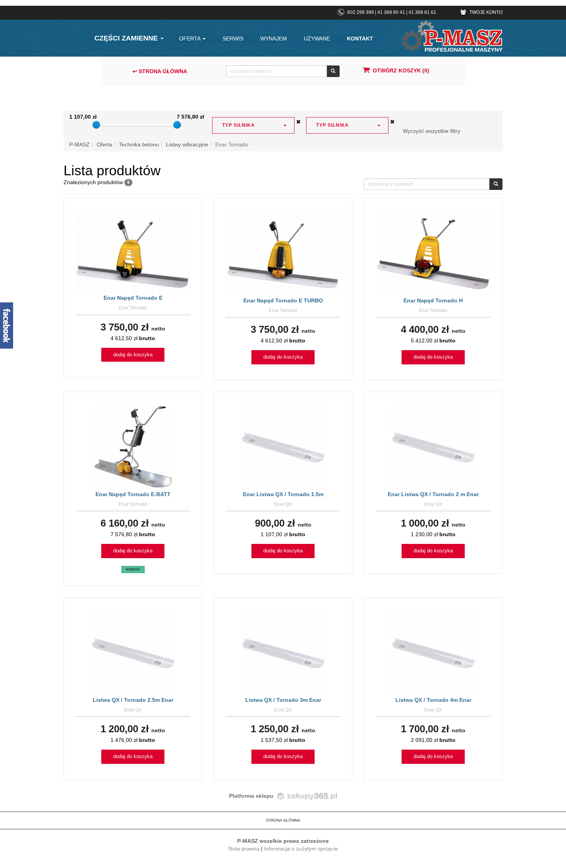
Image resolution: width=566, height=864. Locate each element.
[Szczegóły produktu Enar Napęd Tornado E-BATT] (133, 446)
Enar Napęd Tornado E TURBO (283, 300)
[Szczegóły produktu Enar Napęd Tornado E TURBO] (283, 253)
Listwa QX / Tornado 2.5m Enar (133, 700)
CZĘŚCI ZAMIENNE (127, 38)
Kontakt (360, 38)
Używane (317, 38)
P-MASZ (79, 144)
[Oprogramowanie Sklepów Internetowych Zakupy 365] (306, 796)
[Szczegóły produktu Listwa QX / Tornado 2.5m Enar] (133, 652)
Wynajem (273, 38)
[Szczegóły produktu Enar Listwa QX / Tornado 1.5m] (283, 446)
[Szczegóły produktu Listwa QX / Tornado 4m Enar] (433, 652)
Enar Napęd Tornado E (133, 298)
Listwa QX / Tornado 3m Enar (283, 700)
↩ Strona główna (159, 71)
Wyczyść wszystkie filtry (431, 131)
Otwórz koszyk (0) (401, 70)
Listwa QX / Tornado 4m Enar (433, 700)
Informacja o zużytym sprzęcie (301, 849)
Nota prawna (244, 849)
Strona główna (283, 820)
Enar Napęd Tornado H (433, 300)
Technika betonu (139, 144)
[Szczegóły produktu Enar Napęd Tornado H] (433, 253)
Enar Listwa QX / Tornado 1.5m (283, 494)
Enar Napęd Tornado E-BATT (133, 494)
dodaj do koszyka (132, 354)
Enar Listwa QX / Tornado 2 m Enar (433, 494)
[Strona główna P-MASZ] (452, 36)
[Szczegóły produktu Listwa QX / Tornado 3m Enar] (283, 652)
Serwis (233, 38)
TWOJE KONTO (485, 12)
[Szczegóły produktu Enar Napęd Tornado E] (132, 251)
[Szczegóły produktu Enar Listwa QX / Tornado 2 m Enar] (433, 446)
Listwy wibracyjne (187, 144)
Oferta (190, 38)
